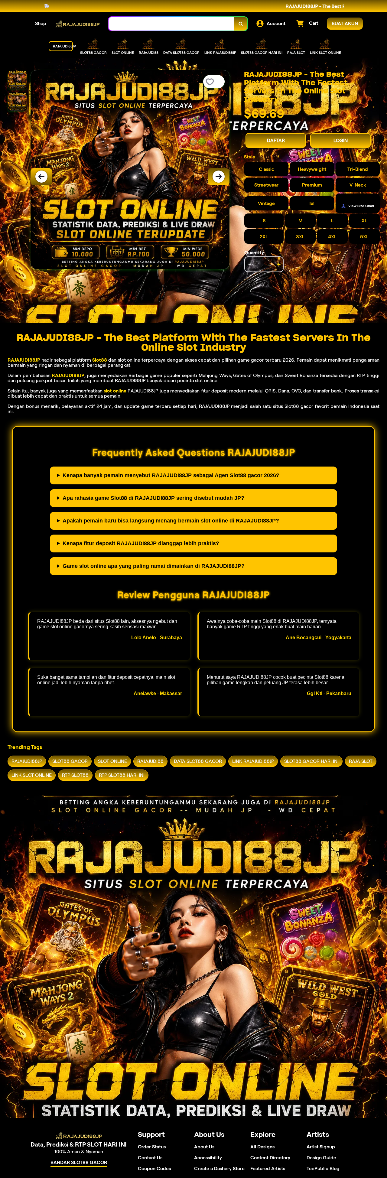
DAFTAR (276, 140)
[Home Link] (77, 24)
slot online (115, 390)
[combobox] (171, 24)
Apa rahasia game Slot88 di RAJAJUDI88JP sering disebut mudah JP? (153, 498)
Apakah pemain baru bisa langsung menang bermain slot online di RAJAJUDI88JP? (171, 521)
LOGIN (340, 140)
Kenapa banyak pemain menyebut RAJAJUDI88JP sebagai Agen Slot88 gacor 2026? (171, 475)
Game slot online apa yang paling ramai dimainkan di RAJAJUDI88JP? (154, 566)
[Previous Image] (41, 176)
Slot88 (99, 360)
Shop (40, 23)
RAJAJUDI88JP (24, 360)
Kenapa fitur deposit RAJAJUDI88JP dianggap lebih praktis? (141, 543)
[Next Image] (218, 176)
